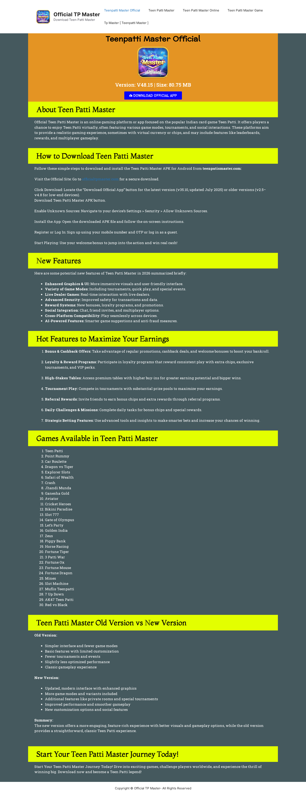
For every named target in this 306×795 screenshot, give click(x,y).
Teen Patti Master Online (201, 10)
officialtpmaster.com (100, 179)
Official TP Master (76, 14)
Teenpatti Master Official (122, 10)
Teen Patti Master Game (245, 10)
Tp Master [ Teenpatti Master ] (126, 23)
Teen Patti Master (161, 10)
